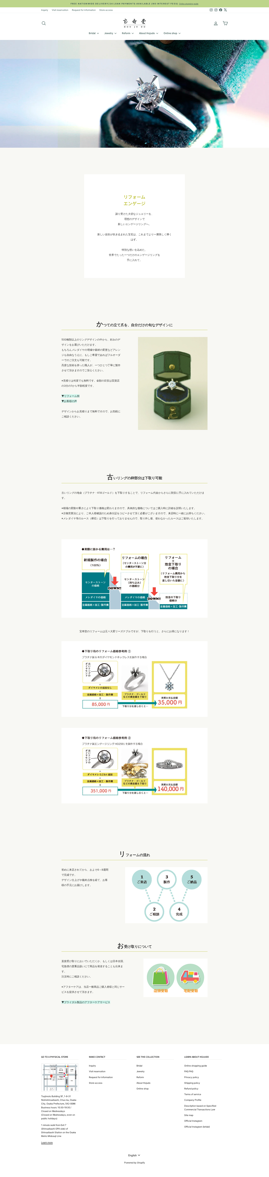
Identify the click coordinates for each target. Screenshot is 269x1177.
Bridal (92, 33)
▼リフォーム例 (70, 395)
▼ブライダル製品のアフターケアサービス (85, 1002)
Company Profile (192, 1100)
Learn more (47, 1142)
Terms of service (192, 1094)
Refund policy (191, 1088)
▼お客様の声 (69, 401)
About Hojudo (147, 33)
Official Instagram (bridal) (197, 1126)
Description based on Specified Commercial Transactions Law (200, 1107)
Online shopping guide (195, 1065)
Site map (188, 1115)
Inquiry (44, 10)
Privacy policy (191, 1077)
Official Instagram (193, 1120)
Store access (106, 10)
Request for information (84, 10)
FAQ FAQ (188, 1071)
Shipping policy (192, 1083)
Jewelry (109, 33)
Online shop (171, 33)
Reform (126, 33)
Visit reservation (60, 10)
